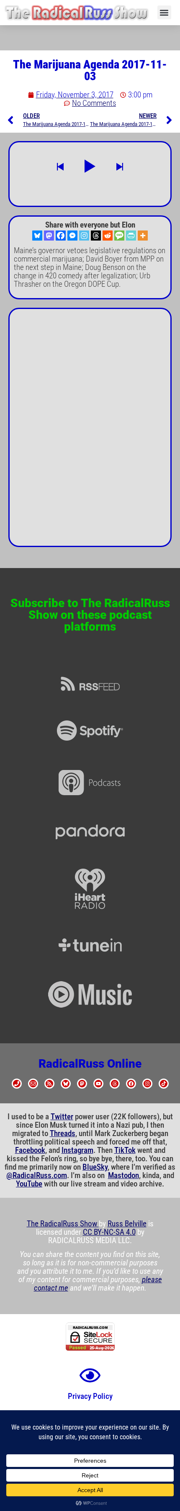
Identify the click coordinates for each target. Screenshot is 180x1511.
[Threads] (96, 235)
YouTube (29, 1184)
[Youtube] (98, 1084)
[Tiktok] (164, 1084)
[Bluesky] (37, 235)
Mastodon (123, 1175)
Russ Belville (127, 1223)
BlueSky (95, 1167)
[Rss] (49, 1084)
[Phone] (17, 1084)
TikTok (125, 1150)
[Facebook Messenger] (72, 235)
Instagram (77, 1150)
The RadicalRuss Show (63, 1223)
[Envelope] (33, 1084)
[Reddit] (108, 235)
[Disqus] (90, 431)
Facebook (30, 1150)
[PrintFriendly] (131, 235)
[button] (164, 12)
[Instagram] (84, 235)
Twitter (62, 1116)
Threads (62, 1133)
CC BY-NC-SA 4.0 (109, 1232)
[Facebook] (61, 235)
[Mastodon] (49, 235)
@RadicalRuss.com (36, 1175)
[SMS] (119, 235)
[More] (143, 235)
